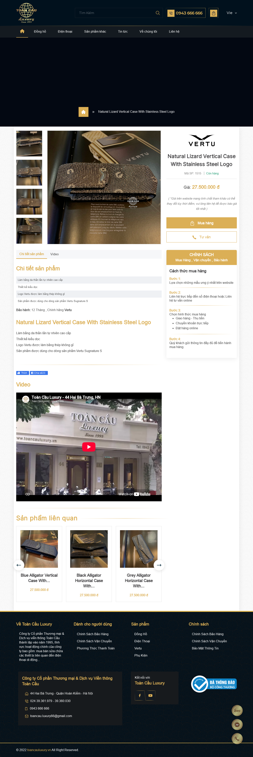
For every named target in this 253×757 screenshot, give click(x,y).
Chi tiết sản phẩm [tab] (31, 254)
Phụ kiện (140, 655)
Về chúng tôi (148, 31)
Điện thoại (65, 31)
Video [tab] (54, 254)
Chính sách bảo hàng (93, 634)
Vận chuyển (202, 260)
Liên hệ (174, 31)
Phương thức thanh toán (96, 648)
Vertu (138, 648)
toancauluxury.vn (39, 750)
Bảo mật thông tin (205, 648)
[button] (228, 13)
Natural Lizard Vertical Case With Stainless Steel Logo (136, 111)
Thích (24, 373)
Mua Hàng (183, 260)
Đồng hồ (40, 31)
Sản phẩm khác (95, 31)
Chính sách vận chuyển (94, 641)
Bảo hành (221, 260)
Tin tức (123, 31)
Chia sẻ (39, 373)
